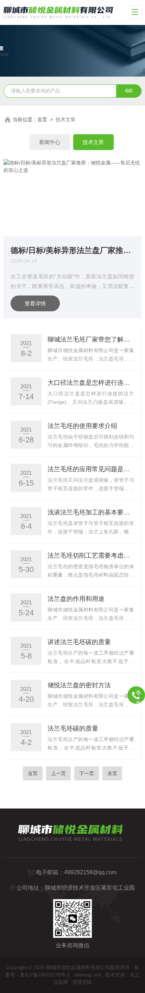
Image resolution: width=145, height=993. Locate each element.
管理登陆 (82, 982)
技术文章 (93, 142)
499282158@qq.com (90, 872)
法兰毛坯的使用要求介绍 (82, 425)
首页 (42, 119)
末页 (112, 773)
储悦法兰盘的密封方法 (79, 685)
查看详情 (35, 303)
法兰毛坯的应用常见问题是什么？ (91, 469)
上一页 (58, 773)
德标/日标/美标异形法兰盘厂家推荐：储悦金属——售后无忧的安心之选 (72, 250)
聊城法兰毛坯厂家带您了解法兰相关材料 (91, 339)
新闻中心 (49, 142)
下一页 (86, 773)
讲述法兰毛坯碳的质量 (79, 641)
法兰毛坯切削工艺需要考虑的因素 (91, 555)
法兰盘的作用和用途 (76, 598)
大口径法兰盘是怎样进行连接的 (91, 382)
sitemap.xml (87, 975)
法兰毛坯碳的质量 (73, 728)
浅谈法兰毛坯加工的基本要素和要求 (91, 512)
